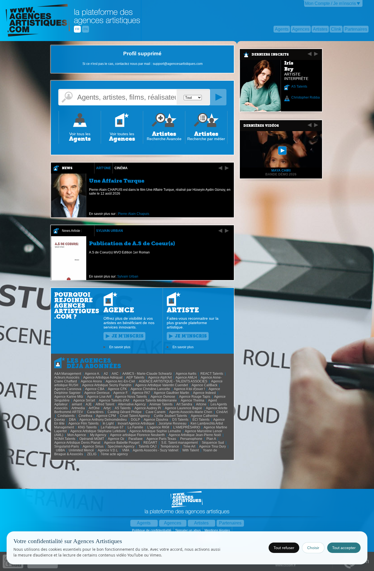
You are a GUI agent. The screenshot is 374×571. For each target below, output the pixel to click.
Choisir (313, 548)
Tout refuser (284, 548)
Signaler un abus (188, 530)
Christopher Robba (305, 97)
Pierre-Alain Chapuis (133, 214)
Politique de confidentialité (152, 530)
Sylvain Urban (109, 231)
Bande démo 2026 (281, 174)
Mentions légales (218, 530)
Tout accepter (344, 548)
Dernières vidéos (261, 126)
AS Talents (299, 86)
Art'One (103, 168)
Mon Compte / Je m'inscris (330, 3)
